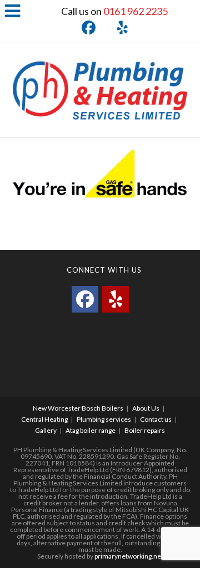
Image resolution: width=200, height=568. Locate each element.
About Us (145, 408)
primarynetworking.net (128, 556)
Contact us (156, 419)
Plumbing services (104, 419)
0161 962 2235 (135, 11)
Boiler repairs (144, 430)
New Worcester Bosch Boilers (78, 408)
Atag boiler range (91, 430)
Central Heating (44, 419)
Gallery (46, 430)
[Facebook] (86, 28)
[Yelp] (117, 28)
